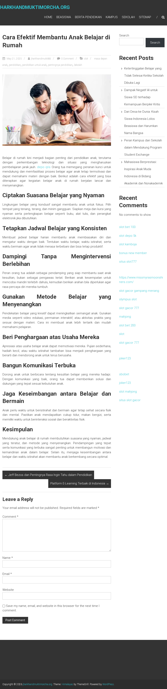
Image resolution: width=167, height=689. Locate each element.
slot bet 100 (127, 227)
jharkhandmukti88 (41, 58)
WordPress (108, 684)
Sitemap (145, 17)
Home (48, 17)
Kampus (112, 17)
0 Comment (67, 58)
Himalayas (67, 684)
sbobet (124, 374)
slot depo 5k (127, 236)
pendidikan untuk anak (34, 65)
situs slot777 (127, 261)
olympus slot (128, 299)
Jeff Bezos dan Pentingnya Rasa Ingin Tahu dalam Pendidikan (48, 475)
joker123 (125, 358)
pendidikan (15, 65)
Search (124, 35)
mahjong (125, 316)
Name (7, 558)
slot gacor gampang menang (139, 291)
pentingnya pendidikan (60, 65)
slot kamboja (128, 244)
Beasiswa (63, 17)
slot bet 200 (127, 325)
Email (7, 574)
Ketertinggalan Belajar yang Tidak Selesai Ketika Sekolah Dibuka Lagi (144, 76)
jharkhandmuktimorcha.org (37, 684)
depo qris (44, 167)
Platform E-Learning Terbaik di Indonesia (79, 483)
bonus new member (133, 253)
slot (86, 58)
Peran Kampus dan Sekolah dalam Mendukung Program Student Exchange (143, 147)
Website (8, 590)
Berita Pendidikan (88, 17)
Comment (10, 516)
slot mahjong (128, 391)
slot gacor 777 (129, 308)
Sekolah (128, 17)
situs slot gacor (130, 400)
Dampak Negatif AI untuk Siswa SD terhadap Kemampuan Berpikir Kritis (142, 97)
